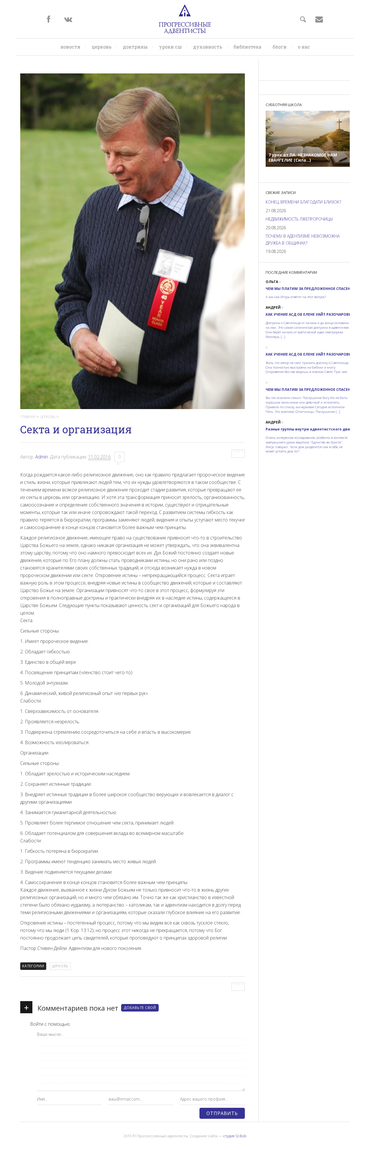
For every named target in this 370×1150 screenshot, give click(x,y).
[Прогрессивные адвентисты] (185, 19)
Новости (70, 47)
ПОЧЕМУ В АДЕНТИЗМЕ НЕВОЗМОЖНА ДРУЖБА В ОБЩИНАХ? (303, 239)
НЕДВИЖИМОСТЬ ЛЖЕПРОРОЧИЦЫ (299, 219)
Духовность (207, 47)
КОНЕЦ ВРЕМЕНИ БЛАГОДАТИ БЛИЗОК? (303, 202)
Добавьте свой (140, 1007)
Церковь (102, 47)
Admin (41, 457)
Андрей (273, 307)
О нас (304, 47)
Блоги (279, 47)
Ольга (272, 281)
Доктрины (135, 47)
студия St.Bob (235, 1135)
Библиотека (247, 47)
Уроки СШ (170, 47)
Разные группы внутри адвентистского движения (314, 429)
